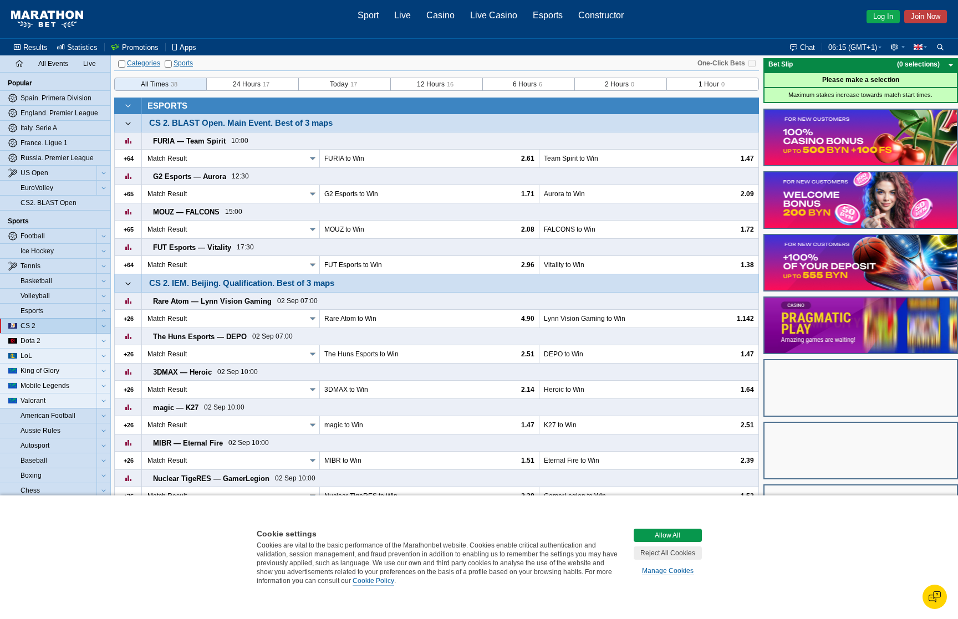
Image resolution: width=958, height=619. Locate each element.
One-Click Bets (721, 63)
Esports (167, 105)
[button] (897, 47)
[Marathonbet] (47, 19)
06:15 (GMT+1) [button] (852, 47)
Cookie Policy (373, 581)
